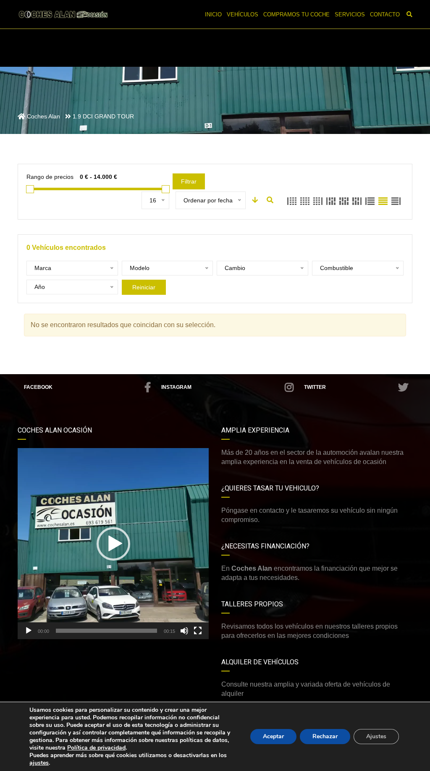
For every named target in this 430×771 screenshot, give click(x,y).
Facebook (38, 387)
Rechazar (325, 736)
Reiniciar (143, 287)
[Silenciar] (184, 631)
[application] (113, 543)
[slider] (106, 631)
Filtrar (189, 181)
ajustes (39, 763)
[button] (113, 544)
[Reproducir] (28, 631)
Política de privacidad (96, 748)
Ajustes (376, 736)
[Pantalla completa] (198, 631)
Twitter (315, 387)
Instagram (176, 387)
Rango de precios (49, 176)
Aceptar (273, 736)
